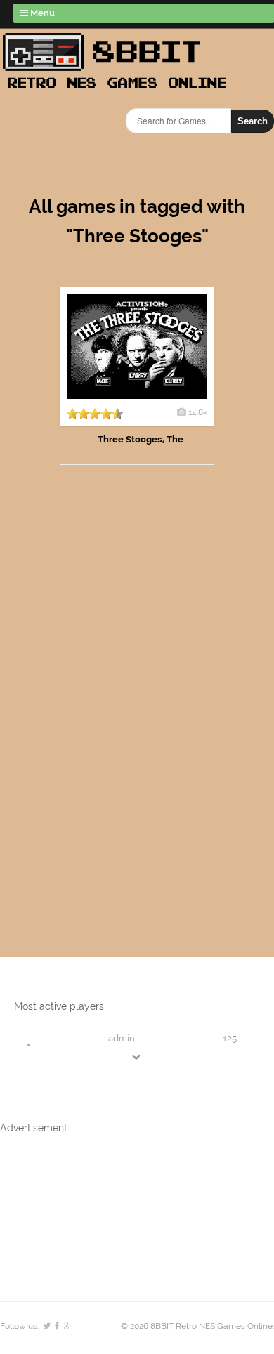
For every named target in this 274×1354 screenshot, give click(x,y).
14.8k (197, 412)
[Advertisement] (81, 696)
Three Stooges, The (140, 439)
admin (121, 1038)
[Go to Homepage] (118, 89)
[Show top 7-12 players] (137, 1056)
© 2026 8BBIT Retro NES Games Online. (197, 1326)
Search (252, 121)
